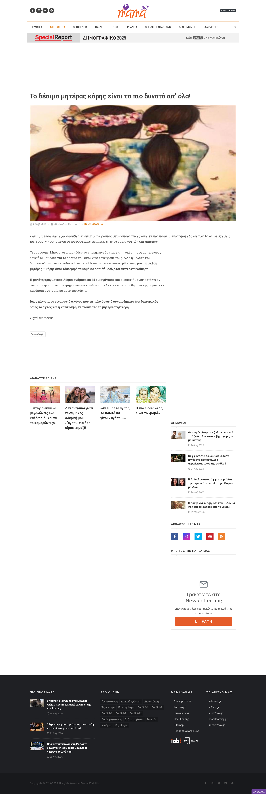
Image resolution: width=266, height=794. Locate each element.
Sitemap (179, 725)
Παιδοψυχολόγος (112, 719)
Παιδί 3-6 (107, 713)
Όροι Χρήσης (181, 719)
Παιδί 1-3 (157, 707)
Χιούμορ (106, 725)
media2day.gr (217, 725)
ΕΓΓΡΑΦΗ (203, 621)
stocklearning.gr (218, 719)
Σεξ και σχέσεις (134, 719)
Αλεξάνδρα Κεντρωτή (67, 224)
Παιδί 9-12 (136, 713)
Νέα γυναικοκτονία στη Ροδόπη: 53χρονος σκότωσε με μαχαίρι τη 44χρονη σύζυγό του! (67, 748)
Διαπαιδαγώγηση (131, 701)
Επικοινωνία (181, 713)
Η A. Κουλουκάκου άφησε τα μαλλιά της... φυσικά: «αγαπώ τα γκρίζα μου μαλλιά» (210, 483)
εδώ (197, 37)
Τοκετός (152, 719)
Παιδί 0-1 (143, 707)
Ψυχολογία (37, 334)
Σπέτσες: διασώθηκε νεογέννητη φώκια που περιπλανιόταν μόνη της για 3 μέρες (69, 704)
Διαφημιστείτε (182, 701)
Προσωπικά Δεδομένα (186, 731)
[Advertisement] (98, 474)
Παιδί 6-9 (121, 713)
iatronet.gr (215, 701)
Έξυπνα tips (108, 707)
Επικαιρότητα (126, 707)
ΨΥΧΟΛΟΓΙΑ (95, 224)
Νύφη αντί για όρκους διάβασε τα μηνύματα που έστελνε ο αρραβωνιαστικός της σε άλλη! (208, 460)
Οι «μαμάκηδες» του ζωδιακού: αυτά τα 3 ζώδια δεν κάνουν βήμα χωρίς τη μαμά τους (210, 436)
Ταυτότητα (180, 707)
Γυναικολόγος (110, 701)
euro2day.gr (216, 713)
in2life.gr (214, 707)
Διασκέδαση (151, 701)
